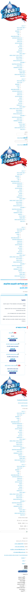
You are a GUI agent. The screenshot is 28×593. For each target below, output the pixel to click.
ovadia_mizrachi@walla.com (17, 549)
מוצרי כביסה (22, 53)
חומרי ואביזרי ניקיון (21, 27)
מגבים (18, 32)
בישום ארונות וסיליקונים (17, 64)
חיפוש (26, 132)
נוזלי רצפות (19, 41)
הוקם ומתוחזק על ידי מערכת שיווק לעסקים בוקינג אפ (15, 555)
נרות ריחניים (19, 65)
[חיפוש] (26, 136)
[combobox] (21, 141)
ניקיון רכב (20, 46)
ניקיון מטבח (19, 39)
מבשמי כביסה (19, 57)
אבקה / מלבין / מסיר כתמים (16, 55)
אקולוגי (20, 48)
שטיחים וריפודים (18, 43)
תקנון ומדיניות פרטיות (22, 403)
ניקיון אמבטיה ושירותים (17, 38)
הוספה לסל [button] (12, 340)
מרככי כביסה (19, 58)
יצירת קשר (22, 76)
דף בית (23, 25)
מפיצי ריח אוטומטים (18, 67)
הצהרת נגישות (24, 405)
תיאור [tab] (26, 294)
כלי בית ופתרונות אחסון (20, 74)
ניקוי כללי (20, 50)
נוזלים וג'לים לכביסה (17, 60)
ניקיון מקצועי (19, 51)
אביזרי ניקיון (19, 29)
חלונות (20, 45)
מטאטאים (17, 31)
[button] (14, 224)
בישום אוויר (22, 62)
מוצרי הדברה (22, 71)
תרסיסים (20, 69)
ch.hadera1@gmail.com (19, 552)
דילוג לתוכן (25, 569)
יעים (18, 34)
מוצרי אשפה (22, 72)
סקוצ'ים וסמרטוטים (15, 36)
